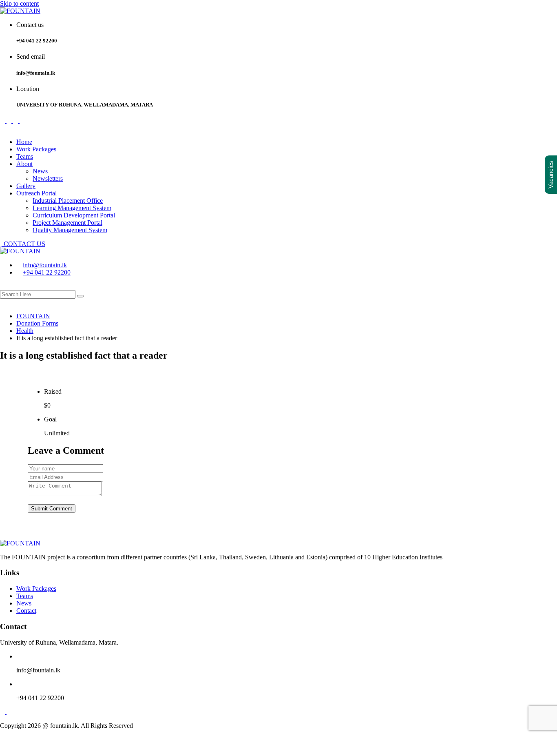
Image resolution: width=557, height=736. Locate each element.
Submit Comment (51, 508)
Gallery (25, 185)
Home (24, 141)
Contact (26, 610)
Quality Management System (70, 229)
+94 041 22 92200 (47, 272)
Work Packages (36, 149)
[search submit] (80, 296)
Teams (24, 156)
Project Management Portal (67, 222)
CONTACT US (23, 243)
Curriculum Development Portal (74, 215)
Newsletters (48, 178)
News (40, 171)
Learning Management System (72, 207)
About (24, 163)
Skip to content (19, 3)
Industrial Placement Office (68, 200)
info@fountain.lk (45, 265)
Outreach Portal (36, 193)
